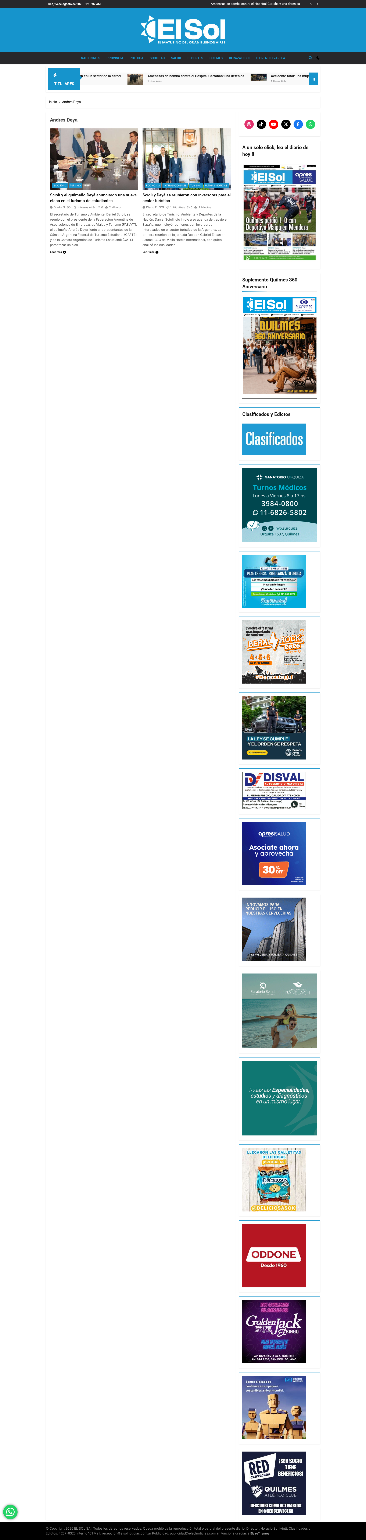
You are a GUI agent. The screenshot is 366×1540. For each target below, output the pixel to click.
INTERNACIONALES (175, 185)
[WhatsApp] (310, 124)
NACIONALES (90, 58)
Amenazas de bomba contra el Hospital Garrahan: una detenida (102, 76)
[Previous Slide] (311, 4)
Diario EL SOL (63, 207)
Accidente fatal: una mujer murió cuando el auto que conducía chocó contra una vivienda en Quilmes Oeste (243, 4)
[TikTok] (261, 124)
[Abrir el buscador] (310, 58)
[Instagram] (249, 124)
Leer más (56, 252)
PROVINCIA (115, 58)
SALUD (176, 58)
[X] (286, 124)
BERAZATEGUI (239, 58)
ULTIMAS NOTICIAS (216, 185)
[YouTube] (273, 124)
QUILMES (216, 58)
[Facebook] (298, 124)
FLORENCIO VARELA (270, 58)
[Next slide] (317, 4)
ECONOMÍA (153, 185)
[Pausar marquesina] (313, 79)
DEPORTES (195, 58)
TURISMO (75, 185)
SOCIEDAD (157, 58)
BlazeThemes (259, 1533)
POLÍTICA (136, 58)
